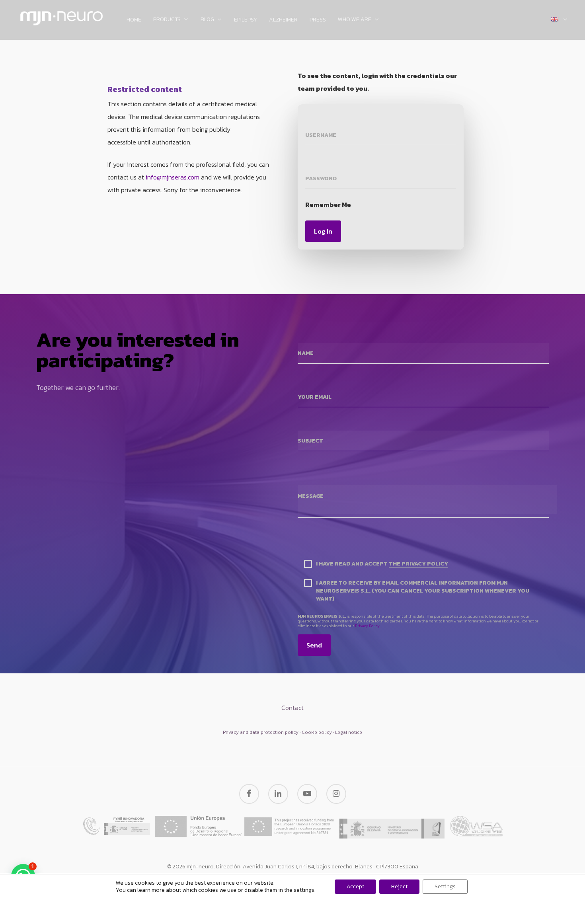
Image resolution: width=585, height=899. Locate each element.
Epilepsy (245, 20)
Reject (399, 886)
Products (167, 20)
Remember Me (328, 204)
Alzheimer (283, 20)
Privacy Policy (367, 626)
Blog (207, 20)
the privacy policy (418, 564)
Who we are (354, 20)
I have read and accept (382, 564)
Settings (445, 886)
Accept (355, 886)
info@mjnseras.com (172, 177)
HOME (134, 20)
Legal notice (348, 732)
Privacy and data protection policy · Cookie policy (277, 732)
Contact (292, 707)
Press (318, 20)
